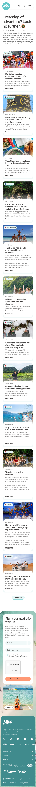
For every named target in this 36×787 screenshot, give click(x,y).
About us (5, 755)
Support (5, 759)
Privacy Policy (23, 783)
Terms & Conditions (9, 783)
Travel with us (7, 751)
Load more (18, 598)
